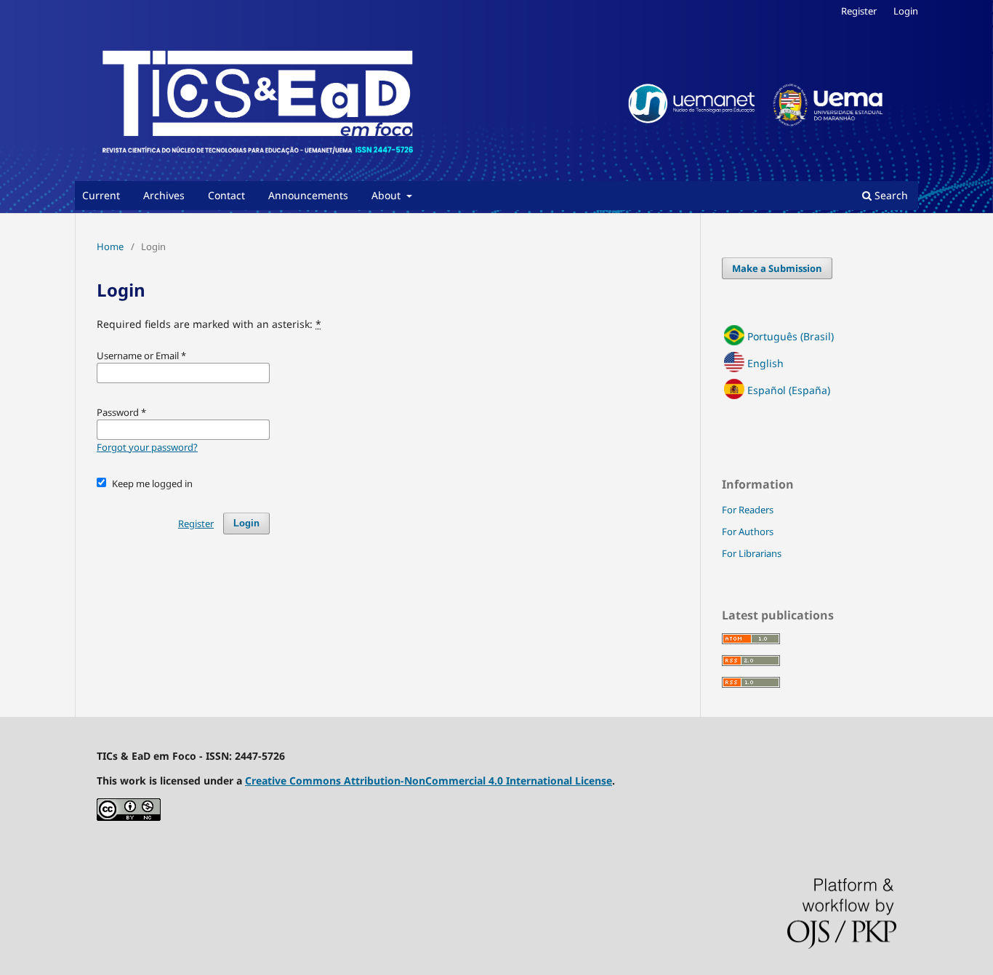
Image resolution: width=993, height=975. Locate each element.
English (765, 363)
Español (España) (788, 390)
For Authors (747, 531)
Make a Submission (777, 268)
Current (101, 195)
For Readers (747, 509)
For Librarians (751, 553)
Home (110, 246)
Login (905, 10)
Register (859, 10)
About (387, 195)
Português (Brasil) (790, 336)
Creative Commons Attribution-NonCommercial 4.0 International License (428, 780)
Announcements (308, 195)
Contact (226, 195)
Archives (164, 195)
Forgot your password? (147, 447)
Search (890, 195)
